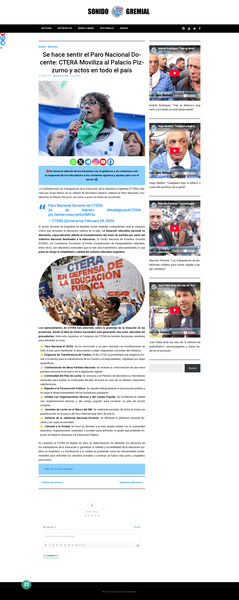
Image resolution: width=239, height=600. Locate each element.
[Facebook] (110, 161)
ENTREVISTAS (65, 28)
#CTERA (134, 210)
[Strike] (57, 545)
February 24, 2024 (99, 221)
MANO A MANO (86, 28)
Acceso (137, 527)
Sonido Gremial (62, 76)
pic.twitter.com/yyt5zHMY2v (71, 215)
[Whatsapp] (73, 161)
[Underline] (53, 545)
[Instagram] (95, 161)
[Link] (77, 545)
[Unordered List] (65, 545)
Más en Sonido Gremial (59, 469)
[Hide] (1, 48)
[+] (84, 545)
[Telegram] (88, 161)
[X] (80, 161)
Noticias (53, 46)
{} (80, 545)
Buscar (193, 368)
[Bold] (46, 545)
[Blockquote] (69, 545)
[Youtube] (103, 161)
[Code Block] (73, 545)
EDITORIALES (107, 28)
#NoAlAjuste (117, 210)
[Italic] (49, 545)
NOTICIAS (47, 28)
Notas (42, 46)
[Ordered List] (61, 545)
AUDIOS (124, 28)
